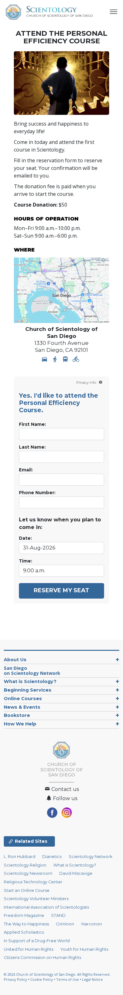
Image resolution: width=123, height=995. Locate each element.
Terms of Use (67, 979)
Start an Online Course (27, 890)
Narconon (91, 924)
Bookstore (17, 715)
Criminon (65, 924)
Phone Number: (37, 492)
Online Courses (23, 698)
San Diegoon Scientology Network (32, 670)
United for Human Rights (28, 949)
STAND (58, 915)
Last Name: (32, 447)
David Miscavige (75, 873)
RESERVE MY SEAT (61, 590)
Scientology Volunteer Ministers (36, 898)
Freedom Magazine (24, 915)
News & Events (22, 707)
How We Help (20, 724)
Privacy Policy (15, 979)
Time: (25, 560)
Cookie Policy (41, 979)
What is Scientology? (30, 681)
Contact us (64, 789)
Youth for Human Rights (84, 949)
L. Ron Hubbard (19, 856)
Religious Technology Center (33, 882)
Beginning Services (27, 690)
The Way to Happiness (26, 924)
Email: (26, 469)
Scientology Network (90, 856)
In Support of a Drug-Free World (37, 940)
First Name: (32, 424)
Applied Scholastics (24, 932)
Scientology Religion (25, 865)
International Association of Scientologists (46, 907)
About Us (15, 659)
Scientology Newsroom (28, 873)
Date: (25, 538)
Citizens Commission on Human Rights (42, 957)
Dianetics (52, 856)
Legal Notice (92, 979)
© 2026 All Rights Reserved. (57, 974)
